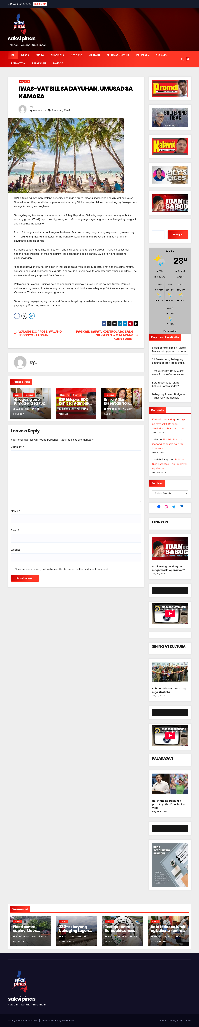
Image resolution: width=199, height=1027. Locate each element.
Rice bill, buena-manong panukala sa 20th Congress (167, 444)
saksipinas (21, 38)
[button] (182, 59)
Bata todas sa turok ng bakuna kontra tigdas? (168, 930)
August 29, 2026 (26, 936)
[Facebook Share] (17, 316)
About (188, 1020)
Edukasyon (18, 63)
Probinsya (57, 55)
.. (34, 106)
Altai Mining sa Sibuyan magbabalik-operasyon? (168, 568)
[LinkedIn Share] (32, 316)
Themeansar (68, 1020)
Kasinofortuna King (163, 419)
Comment (17, 446)
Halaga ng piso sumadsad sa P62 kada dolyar (29, 403)
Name (15, 510)
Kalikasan (142, 55)
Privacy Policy (175, 1020)
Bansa (25, 55)
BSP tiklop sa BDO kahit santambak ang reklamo (74, 403)
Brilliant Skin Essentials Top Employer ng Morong (169, 464)
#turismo (57, 110)
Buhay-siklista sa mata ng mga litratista (169, 690)
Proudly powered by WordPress (23, 1020)
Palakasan (39, 63)
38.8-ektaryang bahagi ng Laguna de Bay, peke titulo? (76, 930)
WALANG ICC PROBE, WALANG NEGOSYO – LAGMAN (40, 333)
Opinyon (94, 55)
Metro (40, 55)
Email (15, 530)
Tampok (58, 63)
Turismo (161, 55)
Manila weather (170, 331)
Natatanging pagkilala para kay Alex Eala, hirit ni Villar (168, 804)
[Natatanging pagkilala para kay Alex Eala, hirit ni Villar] (170, 785)
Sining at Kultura (118, 55)
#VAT (67, 110)
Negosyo (76, 55)
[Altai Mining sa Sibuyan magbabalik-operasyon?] (170, 549)
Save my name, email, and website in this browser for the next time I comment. (61, 569)
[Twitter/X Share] (24, 316)
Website (15, 549)
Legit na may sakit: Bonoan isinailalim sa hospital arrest (168, 424)
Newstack (53, 1020)
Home (163, 1020)
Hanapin (178, 234)
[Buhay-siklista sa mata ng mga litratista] (170, 673)
